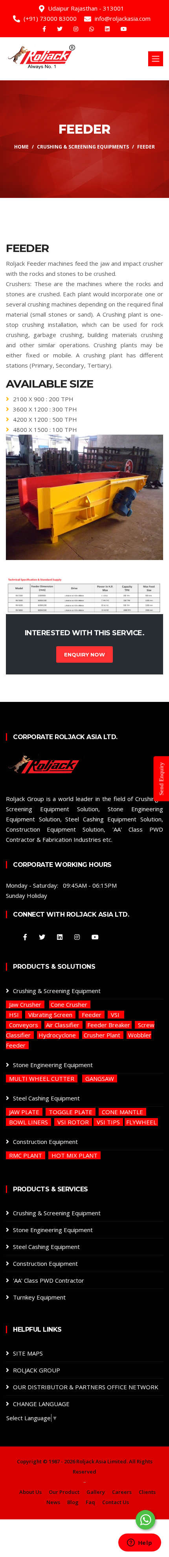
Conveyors (23, 1025)
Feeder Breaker (109, 1025)
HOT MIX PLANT (74, 1155)
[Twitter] (60, 29)
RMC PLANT (25, 1155)
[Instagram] (76, 29)
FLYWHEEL (141, 1122)
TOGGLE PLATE (71, 1112)
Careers (122, 1491)
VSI (116, 1015)
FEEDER (146, 146)
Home (21, 146)
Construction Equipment (45, 1142)
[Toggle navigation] (155, 58)
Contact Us (115, 1502)
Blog (73, 1502)
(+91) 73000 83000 (50, 18)
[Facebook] (45, 29)
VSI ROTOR (73, 1122)
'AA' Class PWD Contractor (48, 1280)
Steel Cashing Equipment (46, 1098)
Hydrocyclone (58, 1035)
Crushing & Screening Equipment (57, 991)
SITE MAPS (28, 1353)
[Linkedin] (108, 29)
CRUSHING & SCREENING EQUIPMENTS (83, 146)
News (53, 1502)
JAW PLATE (24, 1112)
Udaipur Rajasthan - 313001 (86, 8)
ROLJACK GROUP (36, 1370)
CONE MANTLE (122, 1112)
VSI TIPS (108, 1122)
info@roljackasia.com (123, 18)
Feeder (92, 1015)
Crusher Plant (102, 1035)
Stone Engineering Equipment (53, 1065)
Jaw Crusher (25, 1004)
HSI (14, 1015)
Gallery (95, 1491)
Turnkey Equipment (39, 1297)
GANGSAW (99, 1078)
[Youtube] (124, 29)
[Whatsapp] (92, 29)
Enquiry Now (84, 654)
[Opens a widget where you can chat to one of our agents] (139, 1543)
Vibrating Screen (50, 1015)
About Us (30, 1491)
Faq (90, 1502)
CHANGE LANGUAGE (41, 1404)
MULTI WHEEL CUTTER (41, 1078)
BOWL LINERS (28, 1122)
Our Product (64, 1491)
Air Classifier (63, 1025)
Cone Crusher (69, 1004)
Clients (147, 1491)
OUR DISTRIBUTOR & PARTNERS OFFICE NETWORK (85, 1387)
